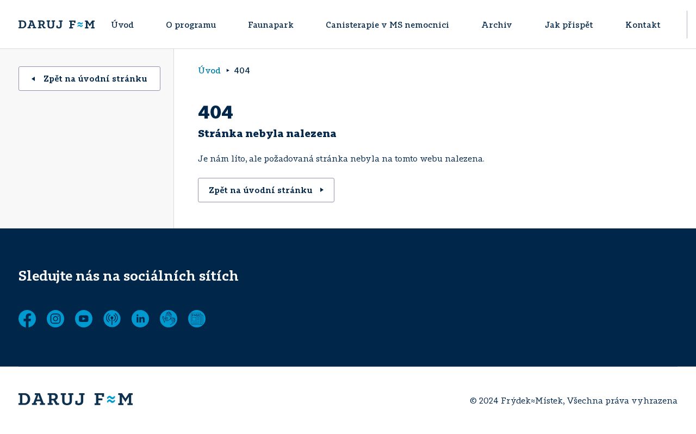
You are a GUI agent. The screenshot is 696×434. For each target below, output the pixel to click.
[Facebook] (27, 318)
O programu (191, 24)
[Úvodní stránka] (56, 24)
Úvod (122, 24)
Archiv (496, 24)
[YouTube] (83, 318)
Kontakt (643, 24)
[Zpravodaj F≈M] (197, 318)
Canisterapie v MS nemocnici (387, 24)
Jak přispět (569, 24)
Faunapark (271, 24)
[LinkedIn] (140, 318)
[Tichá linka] (168, 318)
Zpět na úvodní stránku (95, 78)
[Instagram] (55, 318)
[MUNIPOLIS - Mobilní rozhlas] (112, 318)
